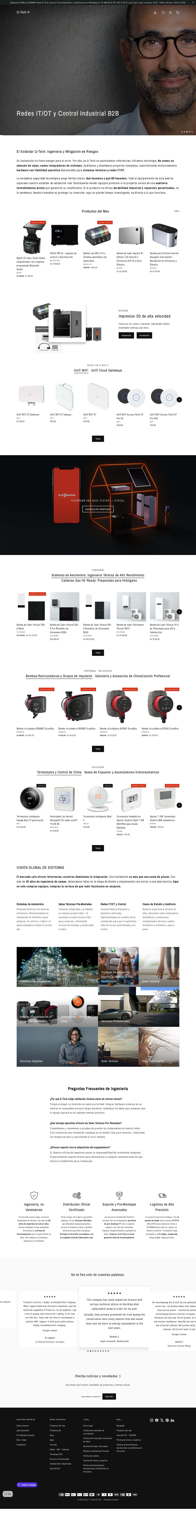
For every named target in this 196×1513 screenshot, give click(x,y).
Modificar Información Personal (96, 1451)
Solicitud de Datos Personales (95, 1446)
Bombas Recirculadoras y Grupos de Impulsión (59, 676)
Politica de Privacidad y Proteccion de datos (97, 1440)
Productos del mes (57, 1425)
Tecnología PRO (56, 1454)
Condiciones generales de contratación (93, 1432)
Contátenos (21, 1444)
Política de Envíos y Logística (95, 1460)
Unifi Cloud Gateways (106, 370)
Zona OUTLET (55, 1468)
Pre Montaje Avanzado (25, 1435)
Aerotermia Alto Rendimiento (98, 509)
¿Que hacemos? (23, 1430)
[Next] (179, 399)
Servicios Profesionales (59, 1459)
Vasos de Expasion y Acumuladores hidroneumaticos (121, 772)
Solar (52, 1435)
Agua (52, 1440)
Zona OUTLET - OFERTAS (126, 1435)
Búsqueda (121, 1425)
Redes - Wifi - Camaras (59, 1449)
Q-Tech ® (23, 12)
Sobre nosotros (23, 1425)
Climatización (55, 1430)
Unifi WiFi (81, 370)
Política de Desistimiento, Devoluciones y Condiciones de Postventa (96, 1468)
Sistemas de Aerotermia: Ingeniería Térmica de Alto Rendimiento (98, 575)
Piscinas (53, 1444)
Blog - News (21, 1440)
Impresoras (126, 335)
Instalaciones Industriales (60, 1463)
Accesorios (144, 335)
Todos (176, 211)
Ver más (151, 123)
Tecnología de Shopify (111, 1499)
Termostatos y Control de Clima (59, 772)
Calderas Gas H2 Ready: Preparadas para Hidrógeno (99, 580)
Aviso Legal (88, 1425)
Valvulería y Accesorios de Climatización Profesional (132, 676)
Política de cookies (91, 1456)
